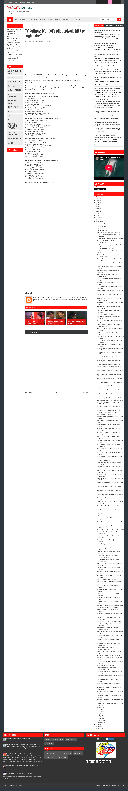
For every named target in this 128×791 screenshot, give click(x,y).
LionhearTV (78, 753)
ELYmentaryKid (66, 753)
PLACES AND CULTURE (14, 139)
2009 (97, 724)
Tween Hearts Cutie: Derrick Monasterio (108, 364)
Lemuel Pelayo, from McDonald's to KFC (109, 398)
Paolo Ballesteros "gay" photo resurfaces (12, 742)
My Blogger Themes (119, 785)
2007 (97, 729)
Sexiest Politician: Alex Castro (106, 249)
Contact (22, 2)
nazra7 (8, 744)
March (100, 718)
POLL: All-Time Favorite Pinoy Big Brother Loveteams (14, 40)
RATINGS (40, 41)
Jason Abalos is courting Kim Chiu (107, 414)
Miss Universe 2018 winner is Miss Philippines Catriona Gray (15, 52)
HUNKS (10, 111)
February (100, 720)
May (99, 714)
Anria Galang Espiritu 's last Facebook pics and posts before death (18, 751)
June (99, 711)
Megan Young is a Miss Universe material (109, 621)
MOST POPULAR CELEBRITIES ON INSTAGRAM (13, 126)
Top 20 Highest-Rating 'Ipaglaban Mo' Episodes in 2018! (14, 46)
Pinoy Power (50, 757)
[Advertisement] (56, 60)
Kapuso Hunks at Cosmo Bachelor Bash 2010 (110, 530)
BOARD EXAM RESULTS (15, 81)
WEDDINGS (11, 143)
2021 (97, 198)
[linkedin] (115, 2)
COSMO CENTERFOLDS (14, 90)
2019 (97, 202)
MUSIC (50, 19)
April (98, 716)
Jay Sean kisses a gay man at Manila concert (110, 605)
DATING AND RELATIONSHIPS (12, 95)
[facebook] (98, 2)
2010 (97, 222)
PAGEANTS (66, 19)
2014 (97, 213)
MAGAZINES (11, 120)
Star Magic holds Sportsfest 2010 (106, 314)
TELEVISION (33, 19)
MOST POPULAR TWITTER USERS (13, 133)
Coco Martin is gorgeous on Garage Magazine (110, 239)
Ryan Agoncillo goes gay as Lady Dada (108, 655)
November (101, 226)
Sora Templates (107, 785)
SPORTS (57, 19)
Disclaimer (49, 743)
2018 (97, 205)
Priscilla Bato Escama (13, 754)
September (101, 230)
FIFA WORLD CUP (13, 107)
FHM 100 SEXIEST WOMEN (13, 102)
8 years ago (25, 742)
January (100, 722)
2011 (97, 219)
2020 (97, 200)
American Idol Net (51, 753)
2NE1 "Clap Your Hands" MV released (108, 579)
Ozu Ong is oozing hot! (103, 460)
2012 (97, 217)
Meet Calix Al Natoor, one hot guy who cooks (110, 400)
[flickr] (106, 2)
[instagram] (110, 2)
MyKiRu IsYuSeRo (18, 785)
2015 (97, 211)
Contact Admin (58, 739)
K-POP (10, 115)
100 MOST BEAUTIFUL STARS (14, 72)
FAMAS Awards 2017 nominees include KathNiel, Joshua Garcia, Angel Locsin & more (22, 769)
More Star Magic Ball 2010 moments (107, 607)
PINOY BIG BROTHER (21, 19)
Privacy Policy (70, 739)
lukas (8, 738)
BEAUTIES (11, 77)
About (16, 2)
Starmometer (62, 757)
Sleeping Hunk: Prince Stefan (105, 665)
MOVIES (42, 19)
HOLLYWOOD (76, 19)
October (100, 228)
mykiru (8, 773)
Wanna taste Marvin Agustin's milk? (107, 412)
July (99, 709)
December (101, 224)
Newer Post (28, 392)
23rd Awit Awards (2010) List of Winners (108, 232)
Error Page (30, 2)
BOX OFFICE (11, 86)
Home (10, 2)
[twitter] (102, 2)
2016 (97, 209)
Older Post (85, 392)
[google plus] (119, 2)
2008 (97, 727)
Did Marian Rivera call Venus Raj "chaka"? (109, 410)
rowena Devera (10, 765)
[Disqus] (56, 363)
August (99, 707)
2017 (97, 207)
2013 (97, 215)
